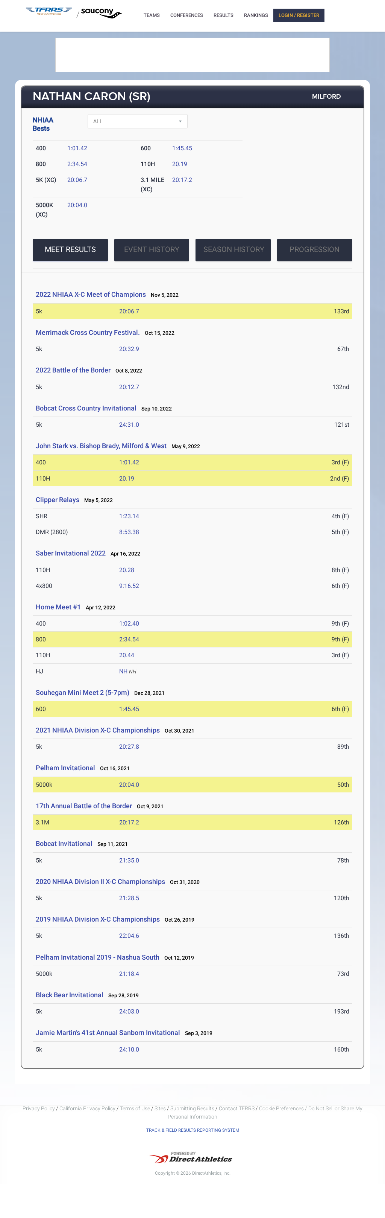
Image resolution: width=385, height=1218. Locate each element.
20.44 (126, 655)
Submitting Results (192, 1108)
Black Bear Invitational (69, 995)
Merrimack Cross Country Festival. (88, 332)
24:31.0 (129, 424)
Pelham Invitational (65, 768)
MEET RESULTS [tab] (70, 249)
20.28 (126, 570)
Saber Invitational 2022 (71, 553)
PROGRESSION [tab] (315, 249)
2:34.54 (77, 164)
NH (123, 671)
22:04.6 (129, 935)
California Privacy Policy (87, 1108)
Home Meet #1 (58, 607)
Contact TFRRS (237, 1108)
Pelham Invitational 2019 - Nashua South (97, 957)
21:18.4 (129, 973)
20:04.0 (77, 205)
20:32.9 (129, 349)
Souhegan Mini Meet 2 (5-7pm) (82, 692)
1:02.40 (129, 623)
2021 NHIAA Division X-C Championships (98, 730)
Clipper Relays (57, 500)
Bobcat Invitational (64, 843)
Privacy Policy (39, 1108)
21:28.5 (129, 898)
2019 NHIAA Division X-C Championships (98, 919)
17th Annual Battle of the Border (84, 806)
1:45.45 (182, 148)
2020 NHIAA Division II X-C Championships (100, 881)
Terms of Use (135, 1108)
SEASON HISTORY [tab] (233, 249)
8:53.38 (129, 532)
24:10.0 (129, 1049)
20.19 (179, 164)
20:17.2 (182, 179)
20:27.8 (129, 746)
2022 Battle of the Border (73, 370)
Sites (160, 1108)
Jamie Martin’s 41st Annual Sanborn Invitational (109, 1032)
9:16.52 (129, 585)
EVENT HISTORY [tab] (151, 249)
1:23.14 (129, 516)
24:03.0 (129, 1011)
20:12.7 (129, 387)
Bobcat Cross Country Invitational (86, 408)
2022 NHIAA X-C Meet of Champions (91, 294)
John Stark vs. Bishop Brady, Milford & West (101, 446)
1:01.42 (77, 148)
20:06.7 (77, 179)
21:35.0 (129, 860)
